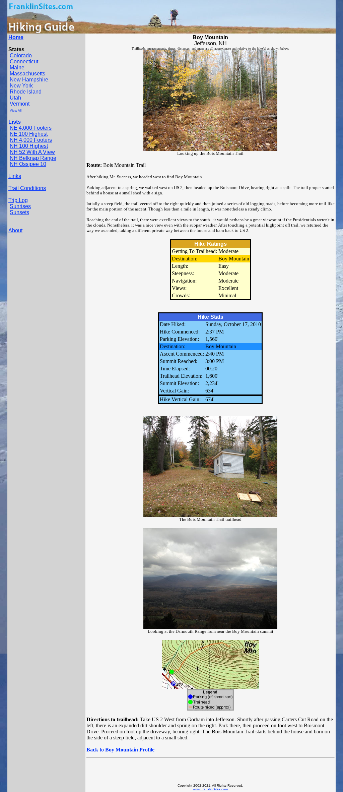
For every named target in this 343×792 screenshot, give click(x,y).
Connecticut (24, 61)
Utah (15, 98)
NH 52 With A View (32, 152)
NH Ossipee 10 (28, 164)
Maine (17, 67)
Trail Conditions (27, 188)
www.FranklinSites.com (210, 789)
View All (15, 110)
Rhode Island (26, 92)
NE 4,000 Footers (31, 128)
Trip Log (18, 200)
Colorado (21, 55)
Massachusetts (27, 73)
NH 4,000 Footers (31, 140)
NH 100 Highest (29, 146)
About (15, 230)
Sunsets (19, 212)
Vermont (19, 104)
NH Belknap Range (33, 158)
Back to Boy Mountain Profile (120, 749)
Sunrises (20, 206)
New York (21, 85)
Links (14, 176)
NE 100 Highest (29, 134)
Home (15, 37)
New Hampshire (29, 79)
